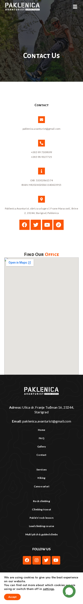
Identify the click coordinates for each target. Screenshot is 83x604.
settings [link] (48, 589)
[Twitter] (36, 225)
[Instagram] (36, 560)
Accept (12, 597)
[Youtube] (47, 225)
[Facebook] (24, 225)
